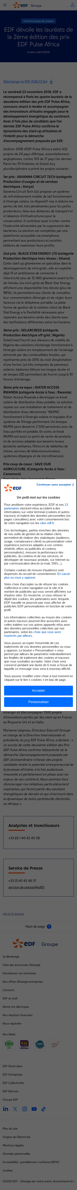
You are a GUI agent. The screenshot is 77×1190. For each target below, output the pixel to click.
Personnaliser (38, 702)
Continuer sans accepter (54, 484)
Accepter (38, 690)
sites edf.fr (47, 523)
